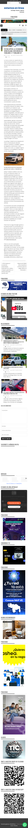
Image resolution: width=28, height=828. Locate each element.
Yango (8, 397)
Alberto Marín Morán (17, 55)
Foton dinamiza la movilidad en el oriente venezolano (13, 367)
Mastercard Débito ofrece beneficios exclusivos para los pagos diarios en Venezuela (22, 267)
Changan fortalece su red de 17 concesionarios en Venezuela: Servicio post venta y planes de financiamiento (13, 342)
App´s (3, 379)
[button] (24, 825)
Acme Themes (14, 825)
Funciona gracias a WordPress (8, 824)
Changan (8, 346)
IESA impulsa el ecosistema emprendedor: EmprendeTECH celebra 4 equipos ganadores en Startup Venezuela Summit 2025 (7, 268)
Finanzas (9, 327)
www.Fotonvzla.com (11, 239)
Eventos (8, 354)
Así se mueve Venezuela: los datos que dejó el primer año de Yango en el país (13, 393)
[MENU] (1, 26)
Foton (8, 57)
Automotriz (3, 37)
